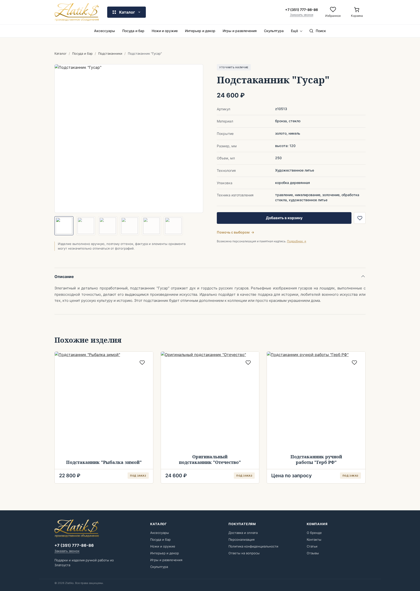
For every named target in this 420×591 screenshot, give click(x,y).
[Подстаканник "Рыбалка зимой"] (104, 401)
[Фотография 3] (107, 225)
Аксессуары (104, 31)
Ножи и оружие (165, 31)
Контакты (314, 539)
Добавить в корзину (284, 218)
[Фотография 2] (85, 225)
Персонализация (241, 539)
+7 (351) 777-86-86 (74, 545)
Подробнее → (296, 241)
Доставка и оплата (243, 533)
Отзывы (313, 553)
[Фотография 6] (173, 225)
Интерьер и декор (200, 31)
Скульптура (274, 31)
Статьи (312, 546)
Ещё (294, 31)
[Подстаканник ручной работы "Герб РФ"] (316, 401)
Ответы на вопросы (244, 553)
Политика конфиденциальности (253, 546)
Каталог (60, 53)
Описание (64, 276)
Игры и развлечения (240, 31)
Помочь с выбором (235, 232)
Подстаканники (110, 53)
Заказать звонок (301, 15)
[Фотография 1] (63, 225)
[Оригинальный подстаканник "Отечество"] (210, 401)
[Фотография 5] (151, 225)
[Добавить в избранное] (360, 218)
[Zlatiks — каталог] (76, 12)
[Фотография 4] (129, 225)
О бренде (314, 533)
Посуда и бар (133, 31)
